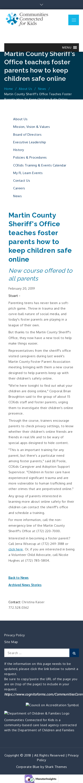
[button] (66, 47)
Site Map (11, 642)
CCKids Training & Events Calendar (39, 165)
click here (16, 549)
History (18, 150)
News (17, 196)
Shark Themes (56, 767)
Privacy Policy (14, 635)
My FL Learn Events (28, 173)
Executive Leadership (29, 142)
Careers (19, 188)
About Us (20, 119)
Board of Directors (27, 135)
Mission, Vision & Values (31, 127)
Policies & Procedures (30, 157)
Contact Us (21, 181)
